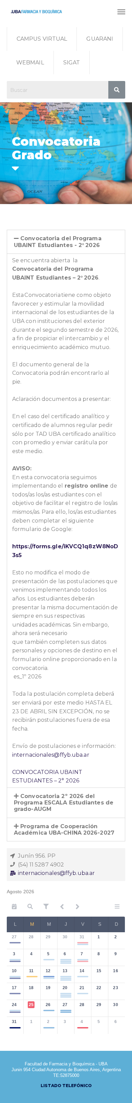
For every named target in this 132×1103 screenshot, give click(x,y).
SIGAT (71, 62)
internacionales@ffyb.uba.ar (50, 755)
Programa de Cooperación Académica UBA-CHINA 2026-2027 (64, 829)
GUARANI (99, 39)
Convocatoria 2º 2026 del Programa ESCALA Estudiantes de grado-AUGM (63, 802)
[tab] (66, 241)
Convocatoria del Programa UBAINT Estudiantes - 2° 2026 (58, 241)
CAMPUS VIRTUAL (42, 39)
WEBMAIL (30, 62)
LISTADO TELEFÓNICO (66, 1085)
